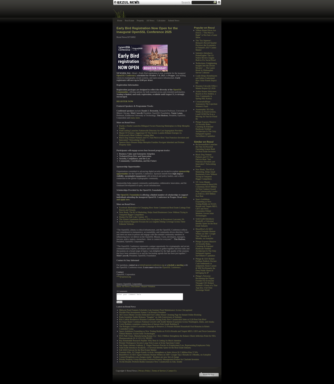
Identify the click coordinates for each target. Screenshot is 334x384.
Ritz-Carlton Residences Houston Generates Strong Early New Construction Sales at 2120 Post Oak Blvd (162, 319)
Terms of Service (159, 371)
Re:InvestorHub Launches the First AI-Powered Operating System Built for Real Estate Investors (206, 148)
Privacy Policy (144, 371)
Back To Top (208, 375)
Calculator (161, 20)
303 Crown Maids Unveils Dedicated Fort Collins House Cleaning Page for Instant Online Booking (160, 315)
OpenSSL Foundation (130, 195)
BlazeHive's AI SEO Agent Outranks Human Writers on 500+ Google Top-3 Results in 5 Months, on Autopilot (206, 234)
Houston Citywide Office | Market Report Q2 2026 (206, 87)
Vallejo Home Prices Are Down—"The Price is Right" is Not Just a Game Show (206, 34)
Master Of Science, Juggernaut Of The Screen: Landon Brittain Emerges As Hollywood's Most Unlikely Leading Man (150, 134)
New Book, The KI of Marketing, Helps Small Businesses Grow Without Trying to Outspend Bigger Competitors (206, 174)
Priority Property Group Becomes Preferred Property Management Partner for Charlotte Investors (159, 359)
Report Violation (148, 286)
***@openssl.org (124, 277)
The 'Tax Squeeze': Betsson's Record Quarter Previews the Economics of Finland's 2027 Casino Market (206, 45)
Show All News (123, 286)
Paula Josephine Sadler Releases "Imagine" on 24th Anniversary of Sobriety (150, 317)
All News (150, 20)
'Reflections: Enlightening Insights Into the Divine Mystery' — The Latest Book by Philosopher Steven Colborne (206, 68)
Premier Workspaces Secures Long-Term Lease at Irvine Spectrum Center (149, 343)
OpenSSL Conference (171, 267)
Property (140, 20)
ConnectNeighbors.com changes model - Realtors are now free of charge (149, 357)
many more (135, 118)
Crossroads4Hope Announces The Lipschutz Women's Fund (206, 104)
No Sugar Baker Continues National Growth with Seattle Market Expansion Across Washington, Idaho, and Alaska (166, 322)
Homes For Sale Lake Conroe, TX (133, 217)
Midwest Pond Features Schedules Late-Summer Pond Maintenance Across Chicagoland (155, 310)
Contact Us (172, 371)
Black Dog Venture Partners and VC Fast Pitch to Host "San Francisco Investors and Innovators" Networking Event (206, 160)
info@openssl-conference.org (152, 265)
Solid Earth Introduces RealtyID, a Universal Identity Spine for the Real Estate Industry (206, 222)
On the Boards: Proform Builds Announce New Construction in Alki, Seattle (150, 362)
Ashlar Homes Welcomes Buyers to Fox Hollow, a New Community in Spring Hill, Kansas (206, 95)
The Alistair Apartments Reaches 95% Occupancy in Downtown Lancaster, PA (151, 219)
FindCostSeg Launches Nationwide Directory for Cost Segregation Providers (151, 130)
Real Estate (129, 20)
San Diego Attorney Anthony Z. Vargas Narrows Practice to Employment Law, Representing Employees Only (164, 345)
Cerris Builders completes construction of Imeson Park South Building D (149, 324)
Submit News (173, 20)
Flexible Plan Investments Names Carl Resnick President (142, 312)
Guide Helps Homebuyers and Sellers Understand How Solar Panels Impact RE (206, 79)
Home (119, 20)
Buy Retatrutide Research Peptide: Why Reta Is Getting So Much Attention (150, 340)
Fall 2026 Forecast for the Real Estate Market (137, 350)
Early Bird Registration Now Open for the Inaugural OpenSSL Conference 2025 (147, 30)
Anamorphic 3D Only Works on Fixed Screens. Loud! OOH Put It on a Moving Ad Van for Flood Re (206, 114)
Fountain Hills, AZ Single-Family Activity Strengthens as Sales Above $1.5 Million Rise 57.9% (158, 352)
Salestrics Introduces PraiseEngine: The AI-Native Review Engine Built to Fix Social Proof (206, 56)
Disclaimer (135, 286)
